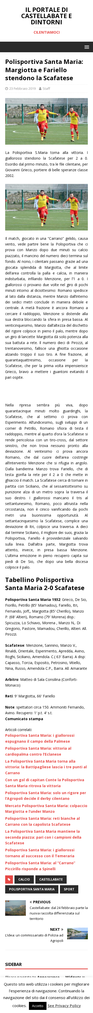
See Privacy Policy (64, 1005)
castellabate (51, 879)
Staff (46, 88)
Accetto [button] (37, 1005)
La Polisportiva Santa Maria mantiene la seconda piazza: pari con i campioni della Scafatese (43, 837)
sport (69, 889)
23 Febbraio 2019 (22, 88)
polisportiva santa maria (32, 889)
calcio (24, 879)
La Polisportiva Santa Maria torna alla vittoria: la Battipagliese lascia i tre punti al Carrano (46, 767)
